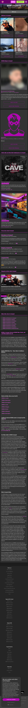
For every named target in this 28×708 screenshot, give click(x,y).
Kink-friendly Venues (5, 220)
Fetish (9, 650)
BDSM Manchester (9, 604)
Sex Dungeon (9, 652)
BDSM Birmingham (9, 602)
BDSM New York (9, 624)
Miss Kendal (23, 469)
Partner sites (9, 666)
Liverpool (17, 92)
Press (9, 594)
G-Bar (10, 508)
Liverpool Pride (5, 257)
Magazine (11, 571)
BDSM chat (18, 368)
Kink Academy (13, 236)
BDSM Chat (9, 656)
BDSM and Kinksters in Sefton (9, 322)
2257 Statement (9, 584)
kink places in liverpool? (7, 235)
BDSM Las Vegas (9, 628)
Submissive (3, 137)
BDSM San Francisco (9, 630)
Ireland (12, 599)
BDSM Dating (9, 657)
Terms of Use (9, 573)
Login (13, 1)
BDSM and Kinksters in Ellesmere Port (10, 328)
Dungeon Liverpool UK (6, 247)
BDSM (9, 648)
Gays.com (9, 668)
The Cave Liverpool (5, 182)
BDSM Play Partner (4, 138)
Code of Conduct (9, 580)
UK (14, 92)
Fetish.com (13, 375)
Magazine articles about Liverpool (8, 271)
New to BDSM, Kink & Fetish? (17, 249)
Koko (9, 672)
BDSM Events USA (9, 641)
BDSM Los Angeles (9, 626)
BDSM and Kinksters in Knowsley (9, 323)
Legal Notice (9, 575)
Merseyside (8, 189)
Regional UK (8, 599)
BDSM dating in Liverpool (6, 61)
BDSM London (9, 600)
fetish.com (6, 427)
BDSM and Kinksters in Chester (9, 325)
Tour (7, 571)
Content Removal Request (9, 582)
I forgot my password (9, 586)
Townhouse (3, 219)
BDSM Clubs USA (9, 639)
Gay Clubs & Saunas (5, 183)
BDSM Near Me (9, 659)
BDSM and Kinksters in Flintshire (9, 326)
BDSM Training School (9, 661)
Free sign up (20, 1)
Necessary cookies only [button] (11, 702)
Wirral (2, 226)
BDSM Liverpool (9, 606)
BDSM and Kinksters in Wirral (9, 319)
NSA (2, 92)
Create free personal (14, 106)
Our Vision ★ (12, 588)
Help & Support (9, 569)
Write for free (7, 35)
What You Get (6, 588)
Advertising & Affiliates (9, 590)
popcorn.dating (9, 670)
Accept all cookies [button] (11, 699)
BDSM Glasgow (9, 608)
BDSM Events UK (9, 617)
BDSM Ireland (9, 612)
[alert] (11, 692)
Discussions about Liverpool (7, 230)
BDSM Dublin (9, 614)
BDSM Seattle (9, 637)
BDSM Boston (9, 632)
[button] (11, 704)
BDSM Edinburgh (9, 610)
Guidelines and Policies (9, 579)
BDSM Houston (9, 634)
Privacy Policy (9, 577)
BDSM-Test (10, 363)
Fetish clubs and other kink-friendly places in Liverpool (13, 152)
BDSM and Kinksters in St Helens (9, 321)
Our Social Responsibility (9, 592)
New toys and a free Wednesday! (7, 91)
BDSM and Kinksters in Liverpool (9, 318)
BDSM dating (13, 357)
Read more (11, 697)
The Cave (24, 516)
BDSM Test (9, 654)
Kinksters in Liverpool (6, 15)
